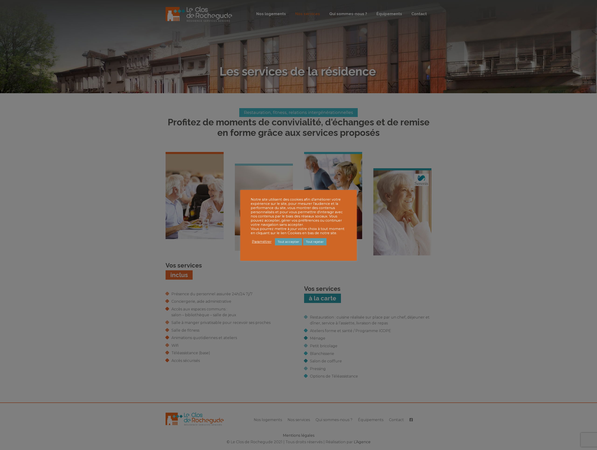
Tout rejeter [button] (315, 242)
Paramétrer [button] (261, 242)
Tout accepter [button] (288, 242)
